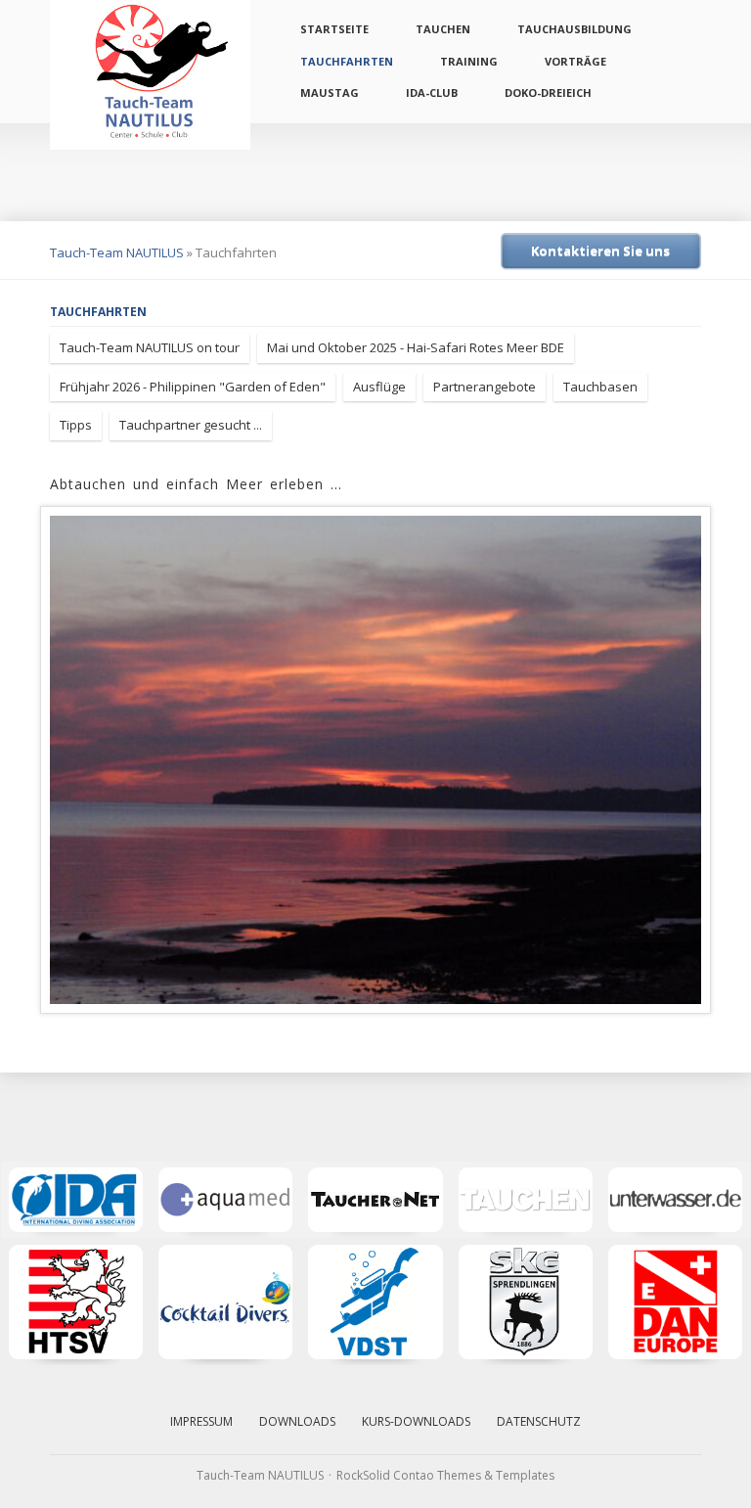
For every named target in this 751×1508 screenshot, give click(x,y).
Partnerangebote (484, 386)
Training (469, 61)
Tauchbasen (600, 386)
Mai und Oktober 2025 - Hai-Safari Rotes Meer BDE (415, 347)
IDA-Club (432, 92)
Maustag (329, 92)
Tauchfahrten (346, 61)
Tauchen (443, 29)
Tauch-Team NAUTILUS (117, 252)
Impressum (201, 1421)
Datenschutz (539, 1421)
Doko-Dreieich (548, 92)
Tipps (76, 425)
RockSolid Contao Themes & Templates (445, 1475)
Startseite (334, 29)
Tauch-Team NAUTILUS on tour (150, 347)
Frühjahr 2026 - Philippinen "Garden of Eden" (193, 386)
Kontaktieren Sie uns (600, 250)
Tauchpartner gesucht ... (190, 425)
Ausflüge (379, 386)
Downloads (297, 1421)
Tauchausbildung (574, 29)
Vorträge (575, 61)
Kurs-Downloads (416, 1421)
